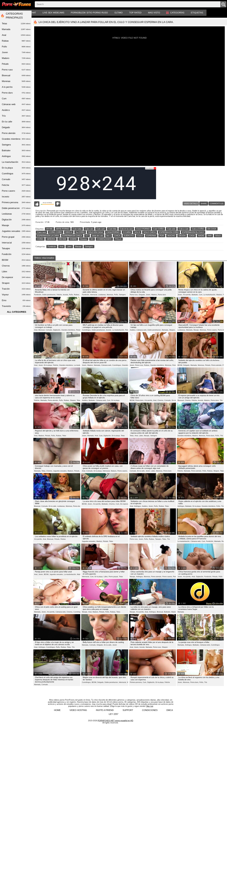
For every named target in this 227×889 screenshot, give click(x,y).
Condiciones (150, 710)
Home (57, 710)
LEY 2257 (113, 714)
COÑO (40, 239)
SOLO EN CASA (95, 232)
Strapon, (172, 330)
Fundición (52, 246)
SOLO (218, 235)
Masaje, (196, 330)
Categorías (177, 12)
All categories (16, 312)
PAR (210, 235)
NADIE (201, 235)
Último (118, 12)
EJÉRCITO (129, 235)
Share (204, 203)
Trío (221, 400)
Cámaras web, (141, 330)
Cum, (201, 295)
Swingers (89, 246)
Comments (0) (216, 203)
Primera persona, (136, 682)
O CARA (127, 232)
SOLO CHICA (149, 232)
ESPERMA (151, 235)
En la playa (115, 400)
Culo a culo (183, 229)
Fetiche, (59, 295)
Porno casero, (212, 330)
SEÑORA (51, 239)
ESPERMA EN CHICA (72, 235)
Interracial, (94, 295)
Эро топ (149, 706)
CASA (192, 235)
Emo (16, 300)
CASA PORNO (113, 232)
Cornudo (45, 684)
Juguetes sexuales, (60, 471)
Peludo (16, 64)
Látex (69, 246)
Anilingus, (137, 506)
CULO (140, 235)
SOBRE (73, 239)
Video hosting (78, 710)
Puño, (71, 295)
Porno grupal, (113, 577)
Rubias (63, 539)
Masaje (78, 246)
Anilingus (16, 156)
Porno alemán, (216, 365)
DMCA (169, 710)
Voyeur (16, 294)
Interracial (16, 242)
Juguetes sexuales (16, 231)
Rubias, (76, 295)
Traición (16, 289)
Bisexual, (41, 330)
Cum (16, 98)
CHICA (117, 235)
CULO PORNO (143, 229)
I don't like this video (57, 204)
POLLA (118, 239)
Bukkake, (195, 295)
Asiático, (133, 330)
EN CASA (212, 229)
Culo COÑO (158, 229)
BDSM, (180, 365)
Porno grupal (16, 237)
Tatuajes (16, 248)
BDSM (16, 260)
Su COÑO (80, 232)
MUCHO (171, 235)
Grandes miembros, (68, 330)
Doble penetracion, (49, 295)
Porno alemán (16, 133)
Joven (114, 645)
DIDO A (68, 232)
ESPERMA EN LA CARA (48, 235)
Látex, (141, 436)
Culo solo (171, 229)
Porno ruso (16, 69)
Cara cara (41, 232)
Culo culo (89, 229)
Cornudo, (49, 330)
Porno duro (162, 295)
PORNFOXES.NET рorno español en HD (115, 720)
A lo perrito (16, 87)
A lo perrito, (187, 295)
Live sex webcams (53, 12)
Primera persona (16, 202)
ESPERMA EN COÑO (169, 232)
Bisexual (16, 75)
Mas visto (154, 12)
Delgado (16, 127)
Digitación (16, 219)
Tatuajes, (158, 539)
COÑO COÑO (55, 232)
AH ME (49, 229)
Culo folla (112, 229)
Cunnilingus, (86, 330)
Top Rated (135, 12)
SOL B (137, 232)
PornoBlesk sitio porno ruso (89, 12)
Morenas (16, 81)
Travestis (16, 306)
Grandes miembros (16, 139)
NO (92, 239)
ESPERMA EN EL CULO (193, 232)
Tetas (64, 436)
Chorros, (161, 400)
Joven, (148, 295)
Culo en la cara (126, 229)
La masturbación (16, 162)
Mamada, (165, 330)
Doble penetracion (16, 208)
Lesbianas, (102, 295)
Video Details (191, 203)
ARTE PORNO (62, 229)
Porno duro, (222, 330)
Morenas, (110, 295)
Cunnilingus (215, 645)
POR (162, 235)
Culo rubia (77, 229)
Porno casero (16, 191)
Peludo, (79, 330)
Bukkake (16, 150)
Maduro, (154, 295)
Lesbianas (16, 214)
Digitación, (57, 330)
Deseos (83, 239)
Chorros (16, 266)
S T (87, 235)
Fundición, (38, 295)
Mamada (181, 612)
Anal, (36, 330)
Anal (61, 246)
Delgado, (142, 295)
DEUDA (182, 235)
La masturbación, (209, 295)
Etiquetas (197, 12)
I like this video (36, 204)
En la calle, (141, 471)
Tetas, (79, 400)
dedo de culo (97, 235)
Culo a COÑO (198, 229)
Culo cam (101, 229)
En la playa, (48, 365)
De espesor (124, 504)
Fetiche (167, 682)
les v (109, 235)
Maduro (16, 58)
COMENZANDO (104, 239)
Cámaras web (16, 104)
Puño (220, 577)
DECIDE (62, 239)
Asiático (16, 110)
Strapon (165, 647)
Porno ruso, (134, 295)
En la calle (16, 121)
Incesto (16, 196)
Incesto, (65, 295)
